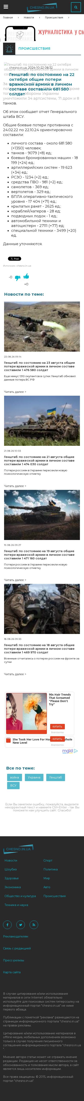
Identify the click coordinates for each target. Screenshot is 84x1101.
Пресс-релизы (13, 960)
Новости (29, 17)
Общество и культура (20, 896)
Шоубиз (10, 869)
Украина (34, 777)
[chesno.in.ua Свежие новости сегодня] (42, 8)
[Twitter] (20, 925)
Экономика (12, 887)
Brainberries (57, 732)
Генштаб (55, 777)
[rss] (34, 925)
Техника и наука (16, 905)
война (14, 777)
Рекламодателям (15, 936)
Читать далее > (15, 392)
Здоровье (11, 878)
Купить (57, 726)
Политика (50, 869)
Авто (46, 887)
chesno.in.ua (18, 68)
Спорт (47, 860)
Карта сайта (12, 972)
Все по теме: (20, 768)
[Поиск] (76, 7)
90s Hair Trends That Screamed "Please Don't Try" (60, 699)
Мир (46, 878)
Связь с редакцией (17, 948)
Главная (8, 17)
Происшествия (54, 17)
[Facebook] (7, 925)
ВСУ (13, 785)
